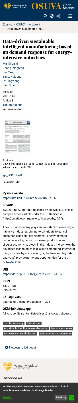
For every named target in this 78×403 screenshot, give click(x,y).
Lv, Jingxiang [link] (11, 81)
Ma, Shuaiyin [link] (11, 63)
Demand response (61, 328)
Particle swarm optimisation (20, 333)
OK (71, 397)
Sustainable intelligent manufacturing (26, 328)
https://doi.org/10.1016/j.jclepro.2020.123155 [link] (32, 274)
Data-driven (33, 323)
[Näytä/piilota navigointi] (70, 16)
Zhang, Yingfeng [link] (13, 68)
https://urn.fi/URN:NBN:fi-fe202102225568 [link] (30, 198)
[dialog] (39, 393)
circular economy (13, 323)
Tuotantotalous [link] (12, 105)
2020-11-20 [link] (10, 96)
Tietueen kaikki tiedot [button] (22, 347)
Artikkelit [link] (34, 24)
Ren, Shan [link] (9, 85)
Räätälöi (7, 397)
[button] (45, 16)
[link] (39, 6)
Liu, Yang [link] (9, 72)
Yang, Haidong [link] (12, 76)
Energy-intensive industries (55, 333)
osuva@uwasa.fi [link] (12, 377)
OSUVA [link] (20, 24)
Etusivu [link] (7, 24)
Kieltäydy (61, 397)
